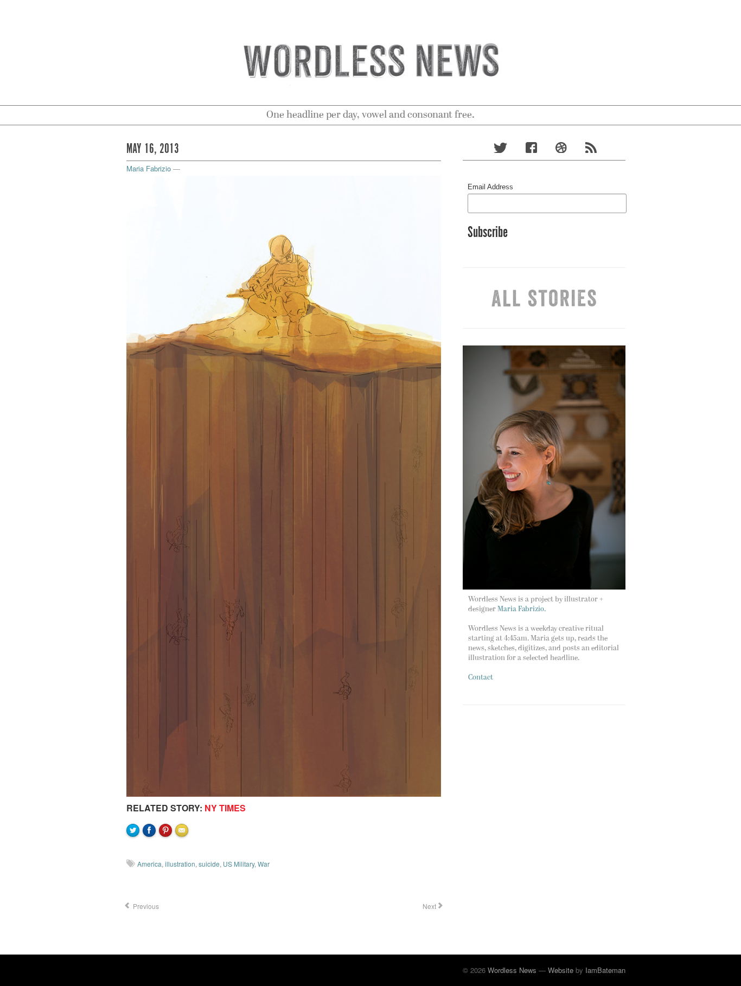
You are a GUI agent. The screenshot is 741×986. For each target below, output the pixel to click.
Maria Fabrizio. (521, 609)
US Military (238, 863)
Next (428, 906)
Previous (145, 906)
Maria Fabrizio (148, 168)
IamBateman (605, 970)
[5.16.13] (283, 485)
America (149, 863)
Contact (480, 678)
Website (560, 970)
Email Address (490, 187)
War (264, 863)
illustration (180, 863)
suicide (209, 863)
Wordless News (512, 970)
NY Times (225, 808)
